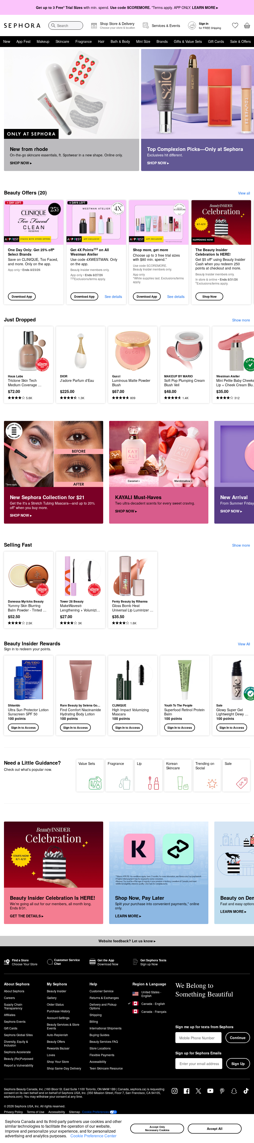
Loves (51, 1055)
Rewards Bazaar (58, 1048)
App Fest (23, 41)
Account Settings (58, 1018)
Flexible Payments (102, 1055)
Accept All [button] (214, 1128)
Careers (9, 998)
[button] (68, 1136)
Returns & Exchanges (104, 998)
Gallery (52, 998)
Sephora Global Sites (18, 1035)
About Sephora (14, 991)
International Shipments (106, 1028)
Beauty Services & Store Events (63, 1026)
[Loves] (235, 25)
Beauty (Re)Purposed (18, 1058)
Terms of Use (35, 1112)
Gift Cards (216, 41)
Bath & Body (120, 41)
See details (113, 296)
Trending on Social (204, 765)
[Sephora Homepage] (22, 25)
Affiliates (9, 1015)
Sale (228, 763)
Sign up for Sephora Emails (198, 1053)
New (6, 41)
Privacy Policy (13, 1112)
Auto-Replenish (57, 1035)
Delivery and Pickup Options (103, 1006)
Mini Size (143, 41)
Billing (94, 1021)
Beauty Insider (56, 991)
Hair (101, 41)
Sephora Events (15, 1021)
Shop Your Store (58, 1061)
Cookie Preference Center (93, 1135)
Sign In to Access (23, 727)
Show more (241, 319)
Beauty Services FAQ (104, 1041)
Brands (162, 41)
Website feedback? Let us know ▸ (127, 940)
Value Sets (86, 763)
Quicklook (15, 350)
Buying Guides (99, 1035)
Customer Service (102, 991)
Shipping (96, 1015)
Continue (238, 1037)
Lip (139, 763)
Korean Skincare (173, 765)
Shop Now (209, 296)
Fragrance (83, 41)
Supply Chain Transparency (13, 1006)
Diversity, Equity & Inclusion (16, 1043)
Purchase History (58, 1011)
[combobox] (65, 25)
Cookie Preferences (95, 1112)
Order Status (55, 1004)
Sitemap (74, 1112)
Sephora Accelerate (17, 1052)
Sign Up (238, 1063)
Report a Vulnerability (18, 1065)
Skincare (62, 41)
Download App (22, 296)
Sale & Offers (240, 41)
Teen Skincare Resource (106, 1068)
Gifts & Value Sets (188, 41)
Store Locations (100, 1048)
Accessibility (98, 1061)
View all (244, 193)
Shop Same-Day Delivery (64, 1068)
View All (244, 643)
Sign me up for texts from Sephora (204, 1027)
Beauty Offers (56, 1041)
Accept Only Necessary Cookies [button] (157, 1128)
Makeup (43, 41)
